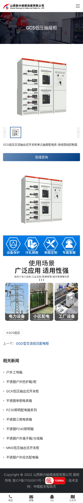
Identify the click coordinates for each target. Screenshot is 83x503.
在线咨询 (41, 157)
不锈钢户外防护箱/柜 (21, 382)
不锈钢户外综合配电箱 (22, 457)
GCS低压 (14, 332)
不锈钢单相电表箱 (19, 400)
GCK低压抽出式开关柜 (22, 391)
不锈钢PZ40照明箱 (20, 429)
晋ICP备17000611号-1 (28, 480)
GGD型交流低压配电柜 (32, 343)
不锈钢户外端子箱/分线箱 (24, 438)
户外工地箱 (14, 372)
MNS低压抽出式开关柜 (22, 448)
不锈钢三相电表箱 (19, 419)
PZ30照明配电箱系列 (21, 410)
